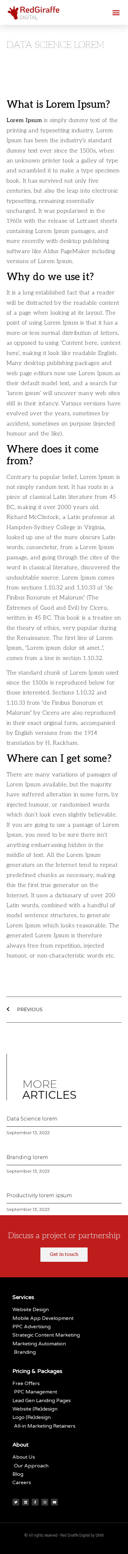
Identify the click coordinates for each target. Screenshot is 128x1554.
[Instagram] (44, 1502)
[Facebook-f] (35, 1502)
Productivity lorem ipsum (39, 1195)
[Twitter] (15, 1502)
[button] (116, 12)
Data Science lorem (32, 1119)
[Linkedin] (25, 1502)
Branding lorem (27, 1157)
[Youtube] (54, 1502)
